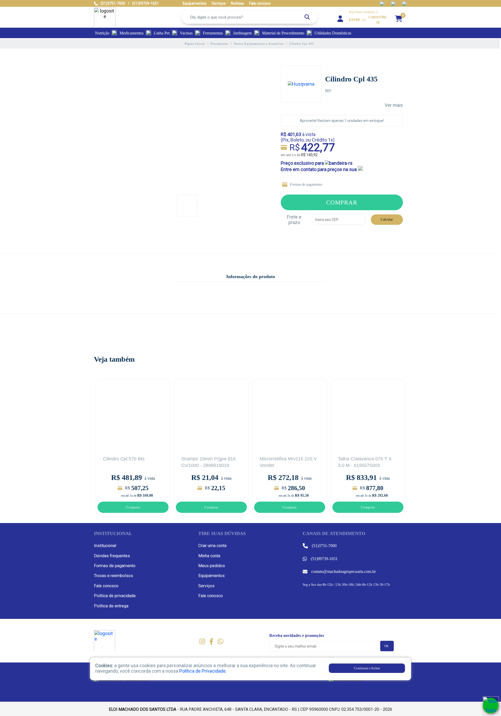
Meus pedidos (211, 565)
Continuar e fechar (367, 668)
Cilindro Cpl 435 (351, 79)
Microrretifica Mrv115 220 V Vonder (288, 462)
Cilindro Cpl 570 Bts (124, 458)
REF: (328, 91)
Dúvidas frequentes (112, 555)
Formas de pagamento (306, 184)
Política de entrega (111, 605)
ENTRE (355, 20)
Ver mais (394, 105)
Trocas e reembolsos (113, 575)
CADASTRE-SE (378, 19)
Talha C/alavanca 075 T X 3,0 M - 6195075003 (365, 462)
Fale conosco (106, 585)
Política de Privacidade (202, 671)
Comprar (341, 202)
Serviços (206, 585)
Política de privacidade (115, 595)
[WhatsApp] (490, 705)
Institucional (105, 545)
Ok (386, 646)
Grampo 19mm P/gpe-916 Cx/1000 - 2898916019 (208, 462)
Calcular (387, 219)
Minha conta (209, 555)
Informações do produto (250, 276)
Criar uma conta (212, 545)
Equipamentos (211, 575)
